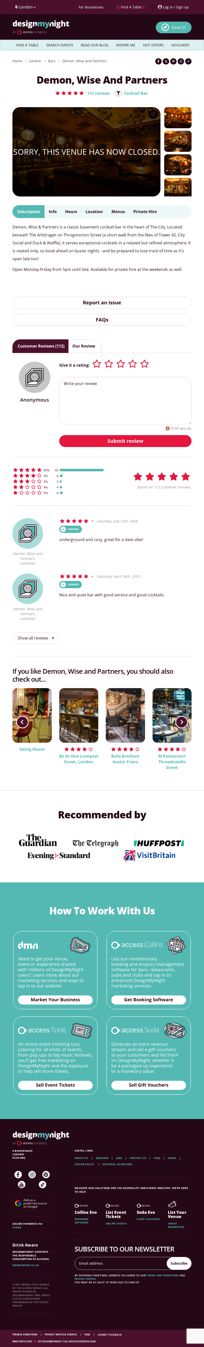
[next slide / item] (181, 722)
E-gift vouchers (148, 1219)
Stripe (16, 1227)
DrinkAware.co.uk (25, 1265)
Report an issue (102, 302)
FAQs (102, 319)
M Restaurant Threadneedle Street (172, 761)
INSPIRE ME (125, 45)
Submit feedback (110, 1334)
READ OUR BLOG (94, 45)
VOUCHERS (180, 45)
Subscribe (179, 1263)
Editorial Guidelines (117, 1164)
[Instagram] (32, 1174)
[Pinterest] (46, 1174)
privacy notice (85, 1279)
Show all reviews (33, 638)
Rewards (102, 1158)
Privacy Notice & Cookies (61, 1334)
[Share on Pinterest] (173, 61)
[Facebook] (18, 1174)
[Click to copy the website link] (188, 61)
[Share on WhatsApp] (181, 61)
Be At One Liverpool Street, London (78, 759)
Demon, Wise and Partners (84, 61)
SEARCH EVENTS (59, 45)
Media (172, 1158)
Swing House (32, 749)
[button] (82, 93)
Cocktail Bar (136, 93)
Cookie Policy (85, 1164)
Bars (51, 61)
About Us (81, 1158)
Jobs (119, 1158)
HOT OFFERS (153, 45)
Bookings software (82, 1220)
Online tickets (116, 1223)
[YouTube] (21, 1184)
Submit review (125, 441)
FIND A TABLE (27, 45)
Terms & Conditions (25, 1334)
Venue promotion (176, 1225)
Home (17, 61)
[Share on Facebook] (158, 61)
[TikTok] (42, 1184)
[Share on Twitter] (166, 61)
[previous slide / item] (22, 722)
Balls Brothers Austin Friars (125, 759)
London (35, 61)
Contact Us (138, 1158)
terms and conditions (163, 1275)
